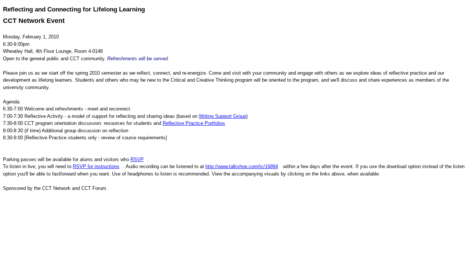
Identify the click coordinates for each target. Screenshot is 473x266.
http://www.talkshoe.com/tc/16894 (241, 166)
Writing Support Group (222, 116)
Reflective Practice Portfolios (194, 123)
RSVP (137, 159)
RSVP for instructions (96, 166)
